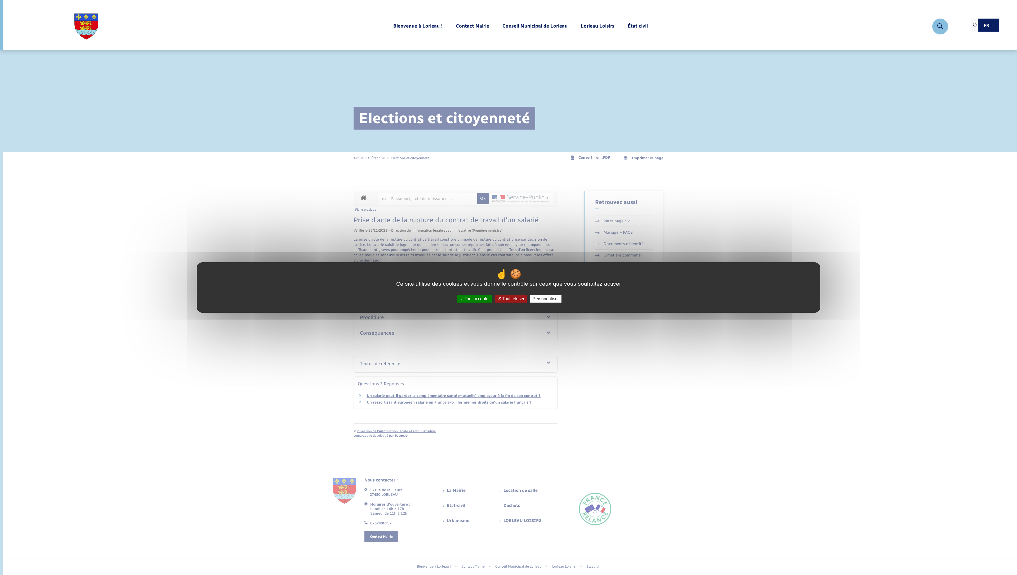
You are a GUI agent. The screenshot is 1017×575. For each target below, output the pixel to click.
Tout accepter (476, 299)
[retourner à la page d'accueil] (86, 26)
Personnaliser (546, 299)
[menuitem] (418, 26)
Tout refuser (512, 299)
